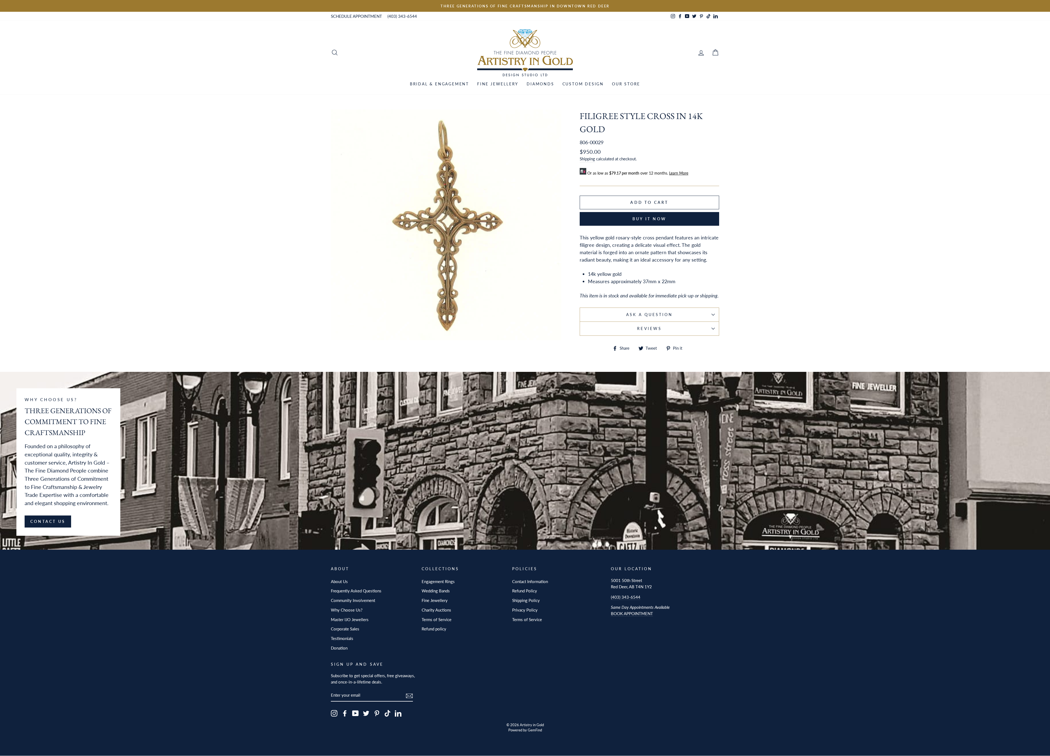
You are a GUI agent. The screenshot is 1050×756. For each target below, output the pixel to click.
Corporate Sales (345, 628)
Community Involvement (353, 600)
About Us (339, 581)
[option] (525, 6)
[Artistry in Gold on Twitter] (366, 713)
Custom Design (583, 84)
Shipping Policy (526, 600)
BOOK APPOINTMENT (632, 613)
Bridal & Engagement (439, 84)
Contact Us (47, 521)
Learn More (678, 173)
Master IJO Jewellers (350, 619)
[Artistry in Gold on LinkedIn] (398, 713)
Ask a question (649, 314)
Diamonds (540, 84)
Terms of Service (436, 619)
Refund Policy (524, 590)
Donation (339, 647)
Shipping (587, 158)
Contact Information (530, 581)
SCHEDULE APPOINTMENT (356, 16)
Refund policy (434, 628)
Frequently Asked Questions (356, 590)
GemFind (535, 730)
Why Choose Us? (347, 609)
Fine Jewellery (497, 84)
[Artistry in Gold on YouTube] (355, 713)
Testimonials (342, 638)
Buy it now (649, 218)
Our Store (626, 84)
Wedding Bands (436, 590)
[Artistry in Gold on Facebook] (345, 713)
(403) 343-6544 (402, 16)
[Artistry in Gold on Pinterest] (377, 713)
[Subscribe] (409, 695)
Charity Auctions (436, 609)
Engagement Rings (438, 581)
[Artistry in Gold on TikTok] (387, 713)
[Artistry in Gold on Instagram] (334, 713)
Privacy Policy (525, 609)
